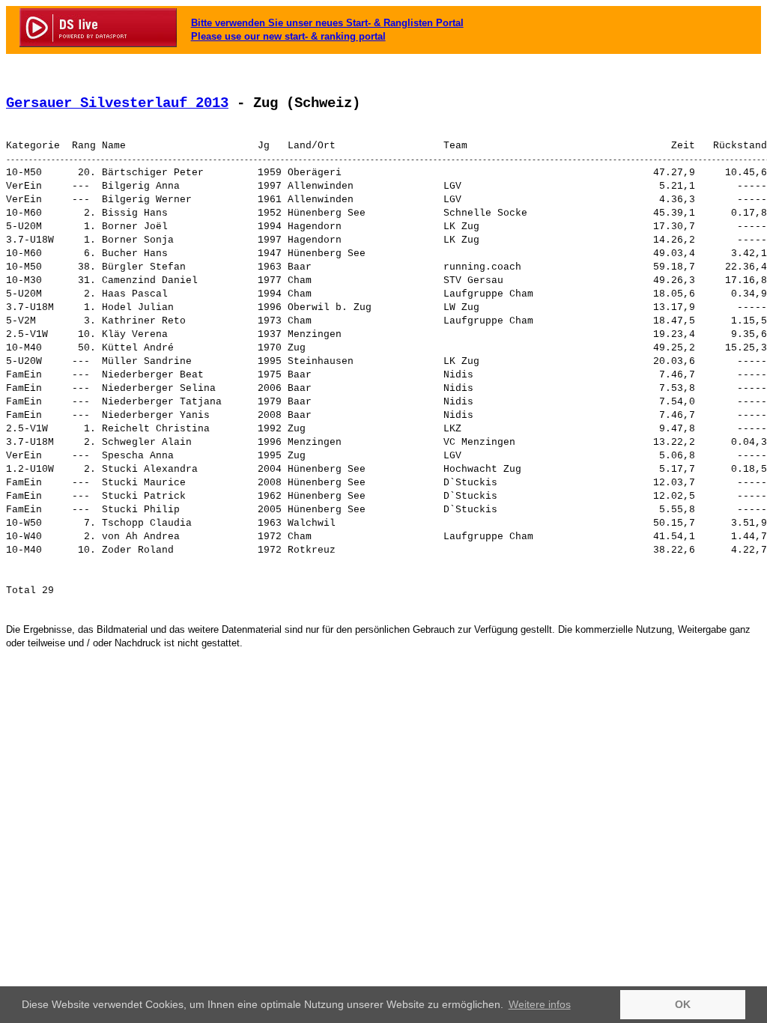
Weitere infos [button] (540, 1004)
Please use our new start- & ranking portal (288, 36)
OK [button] (683, 1004)
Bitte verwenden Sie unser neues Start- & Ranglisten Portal (327, 22)
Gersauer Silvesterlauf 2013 (117, 103)
